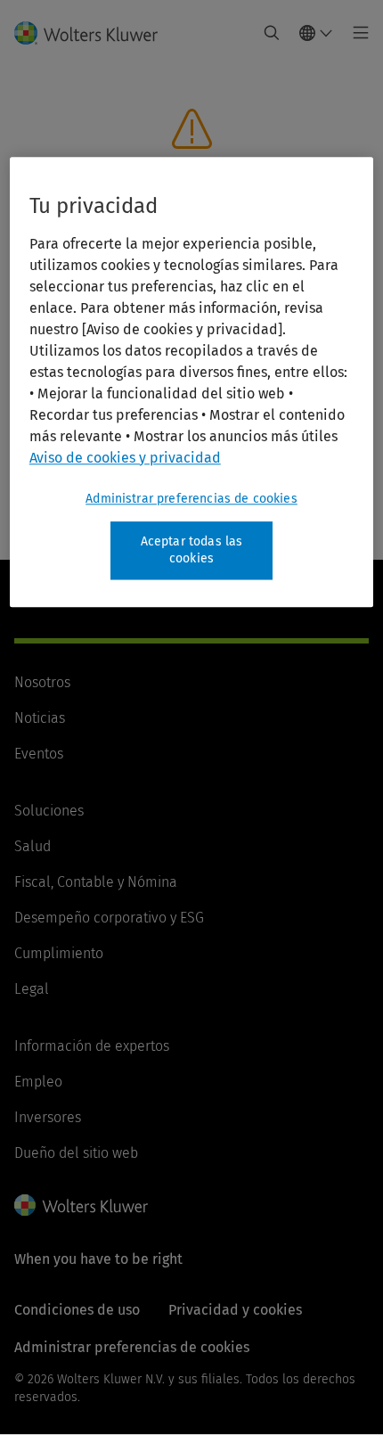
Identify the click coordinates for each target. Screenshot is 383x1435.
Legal (31, 988)
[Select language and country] (316, 33)
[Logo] (93, 33)
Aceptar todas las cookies (192, 550)
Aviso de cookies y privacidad (125, 457)
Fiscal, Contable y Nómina (95, 881)
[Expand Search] (271, 33)
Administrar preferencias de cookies (191, 498)
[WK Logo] (81, 1205)
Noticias (39, 717)
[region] (192, 382)
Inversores (47, 1117)
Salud (32, 846)
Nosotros (42, 682)
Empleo (38, 1081)
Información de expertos (91, 1045)
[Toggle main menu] (356, 33)
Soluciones (49, 810)
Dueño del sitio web (76, 1152)
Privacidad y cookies (235, 1309)
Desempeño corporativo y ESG (109, 917)
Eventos (38, 753)
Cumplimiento (58, 953)
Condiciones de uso (77, 1309)
